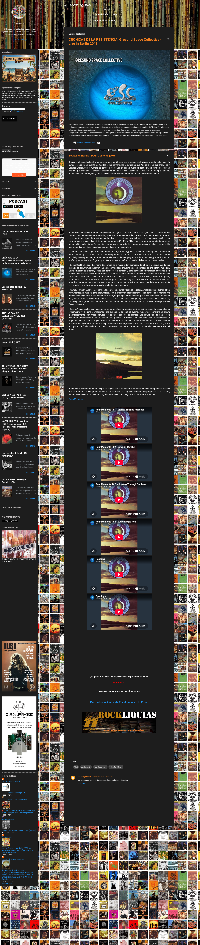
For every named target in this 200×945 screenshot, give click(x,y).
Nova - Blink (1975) (11, 342)
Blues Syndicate (84, 777)
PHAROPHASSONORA (11, 782)
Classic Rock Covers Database (14, 799)
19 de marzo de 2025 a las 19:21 (102, 777)
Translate (19, 111)
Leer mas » (31, 251)
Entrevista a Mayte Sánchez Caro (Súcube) (19, 830)
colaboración (86, 767)
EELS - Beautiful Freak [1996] (13, 793)
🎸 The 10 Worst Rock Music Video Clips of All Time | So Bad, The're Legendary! (18, 811)
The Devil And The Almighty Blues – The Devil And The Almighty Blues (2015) (15, 369)
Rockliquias (19, 23)
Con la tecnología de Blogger (120, 927)
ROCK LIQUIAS (80, 6)
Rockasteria (6, 837)
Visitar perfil (19, 39)
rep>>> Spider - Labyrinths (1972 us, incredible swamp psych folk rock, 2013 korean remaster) (18, 850)
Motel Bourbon (8, 819)
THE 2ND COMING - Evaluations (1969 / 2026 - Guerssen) (14, 316)
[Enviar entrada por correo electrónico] (98, 143)
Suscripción (19, 175)
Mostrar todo (7, 883)
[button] (168, 39)
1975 (76, 767)
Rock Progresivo (100, 767)
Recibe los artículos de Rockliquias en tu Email (119, 702)
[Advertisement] (119, 844)
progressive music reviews (13, 859)
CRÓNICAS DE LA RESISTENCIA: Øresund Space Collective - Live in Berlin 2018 (16, 261)
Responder (83, 784)
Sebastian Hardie (115, 767)
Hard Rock (102, 14)
